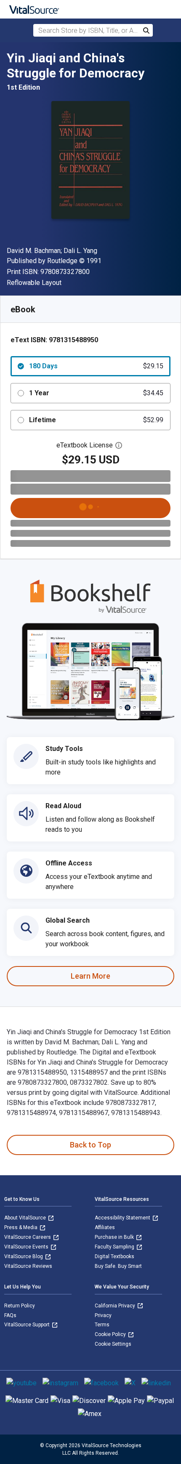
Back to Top (90, 1144)
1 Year (96, 393)
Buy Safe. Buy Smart (118, 1266)
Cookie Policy (111, 1334)
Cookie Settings (113, 1344)
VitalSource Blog (24, 1256)
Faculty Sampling (115, 1247)
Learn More (90, 976)
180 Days (96, 366)
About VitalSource (25, 1218)
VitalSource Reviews (28, 1266)
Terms (102, 1325)
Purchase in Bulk (115, 1237)
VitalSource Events (27, 1247)
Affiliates (105, 1227)
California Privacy (115, 1306)
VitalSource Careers (28, 1237)
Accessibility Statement (123, 1218)
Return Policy (19, 1306)
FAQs (10, 1315)
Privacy (103, 1315)
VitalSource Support (27, 1325)
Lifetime (96, 420)
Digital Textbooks (114, 1256)
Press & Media (21, 1227)
